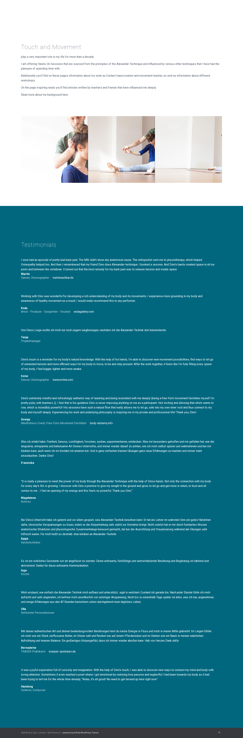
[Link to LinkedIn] (219, 732)
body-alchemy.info (101, 423)
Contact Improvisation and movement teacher (134, 75)
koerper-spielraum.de (62, 651)
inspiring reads (46, 87)
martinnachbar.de (63, 277)
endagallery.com (84, 311)
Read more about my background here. (44, 94)
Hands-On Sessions (50, 64)
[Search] (218, 10)
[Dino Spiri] (47, 10)
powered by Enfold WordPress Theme (80, 733)
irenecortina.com (63, 379)
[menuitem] (119, 10)
